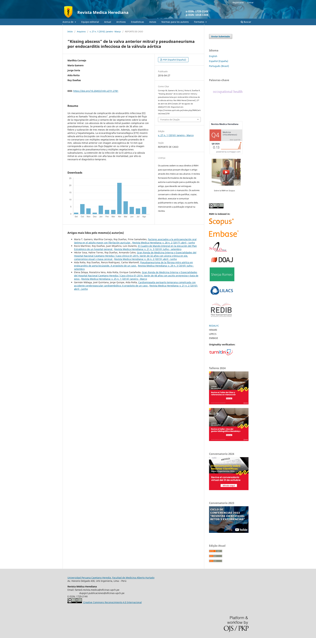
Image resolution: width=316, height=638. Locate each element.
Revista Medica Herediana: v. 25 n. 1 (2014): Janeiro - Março (114, 278)
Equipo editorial (90, 21)
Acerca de (68, 21)
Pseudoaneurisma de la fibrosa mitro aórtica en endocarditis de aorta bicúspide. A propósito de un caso (133, 264)
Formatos (199, 21)
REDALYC (214, 325)
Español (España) (218, 61)
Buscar (247, 21)
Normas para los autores (175, 21)
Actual (107, 21)
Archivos (121, 21)
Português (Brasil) (219, 66)
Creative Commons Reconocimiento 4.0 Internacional (112, 602)
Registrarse (238, 2)
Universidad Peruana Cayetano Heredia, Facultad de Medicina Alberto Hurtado (110, 577)
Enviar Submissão (220, 36)
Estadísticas (137, 21)
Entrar (250, 2)
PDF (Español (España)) (174, 59)
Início (70, 31)
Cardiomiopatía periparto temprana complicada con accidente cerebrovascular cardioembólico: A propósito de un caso (135, 284)
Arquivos (81, 31)
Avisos (152, 21)
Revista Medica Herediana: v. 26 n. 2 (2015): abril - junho (145, 259)
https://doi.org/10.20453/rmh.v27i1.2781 (95, 90)
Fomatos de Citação (170, 119)
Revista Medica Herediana (103, 12)
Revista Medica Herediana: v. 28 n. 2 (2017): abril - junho (163, 242)
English (213, 56)
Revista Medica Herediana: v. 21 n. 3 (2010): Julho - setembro (147, 249)
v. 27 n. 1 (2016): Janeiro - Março (105, 31)
